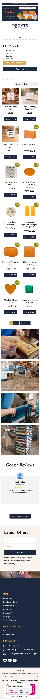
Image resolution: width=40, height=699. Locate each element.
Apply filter (20, 69)
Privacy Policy (26, 673)
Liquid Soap (7, 609)
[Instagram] (15, 660)
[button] (20, 36)
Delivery (35, 673)
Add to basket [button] (29, 157)
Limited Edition (8, 606)
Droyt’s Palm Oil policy (9, 677)
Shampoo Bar (8, 613)
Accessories (7, 598)
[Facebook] (5, 660)
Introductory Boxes (10, 602)
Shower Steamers (9, 620)
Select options (10, 119)
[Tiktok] (10, 660)
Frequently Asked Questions (11, 673)
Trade (37, 677)
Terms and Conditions (26, 677)
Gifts (5, 631)
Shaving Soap (8, 616)
